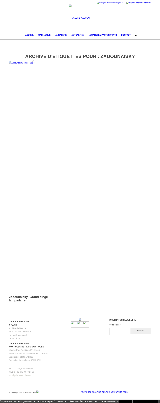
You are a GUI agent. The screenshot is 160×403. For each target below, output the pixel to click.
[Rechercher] (135, 35)
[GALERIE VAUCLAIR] (80, 18)
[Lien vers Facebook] (139, 391)
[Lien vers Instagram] (144, 391)
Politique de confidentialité (146, 401)
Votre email (115, 324)
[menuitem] (29, 35)
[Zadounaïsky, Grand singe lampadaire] (32, 62)
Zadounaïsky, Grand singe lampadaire (28, 298)
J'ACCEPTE (125, 401)
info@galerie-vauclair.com (20, 375)
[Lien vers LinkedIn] (148, 391)
